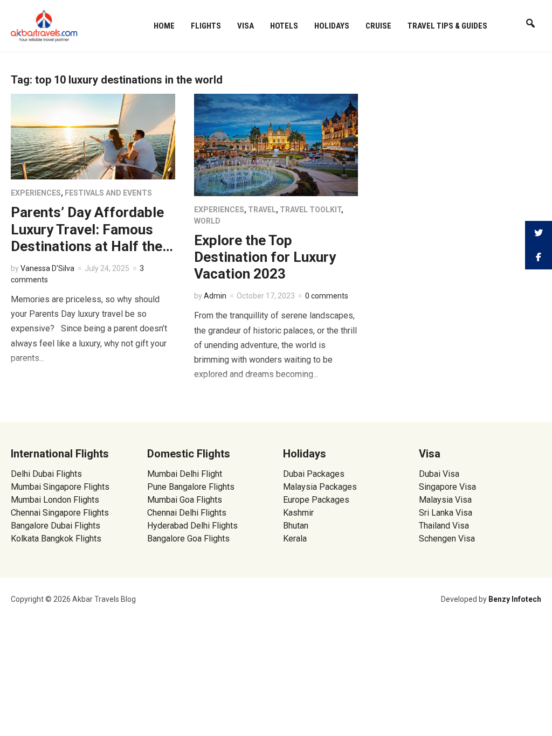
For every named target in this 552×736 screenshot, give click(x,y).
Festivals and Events (108, 193)
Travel (262, 209)
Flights (206, 26)
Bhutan (295, 525)
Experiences (36, 193)
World (207, 221)
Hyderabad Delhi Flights (192, 525)
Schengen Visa (447, 538)
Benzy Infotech (514, 599)
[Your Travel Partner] (44, 25)
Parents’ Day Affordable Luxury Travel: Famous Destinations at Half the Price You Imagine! (87, 237)
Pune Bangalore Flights (190, 487)
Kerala (295, 538)
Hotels (284, 26)
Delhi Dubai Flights (46, 474)
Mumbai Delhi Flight (184, 474)
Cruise (378, 26)
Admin (215, 295)
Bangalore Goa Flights (188, 538)
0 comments (326, 295)
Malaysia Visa (445, 500)
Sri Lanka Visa (446, 513)
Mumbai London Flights (55, 500)
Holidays (331, 26)
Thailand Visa (444, 525)
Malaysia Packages (320, 487)
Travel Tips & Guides (447, 26)
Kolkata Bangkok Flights (56, 538)
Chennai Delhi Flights (186, 513)
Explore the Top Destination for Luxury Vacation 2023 (265, 257)
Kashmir (298, 513)
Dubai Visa (439, 474)
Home (164, 26)
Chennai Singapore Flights (60, 513)
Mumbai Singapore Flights (60, 487)
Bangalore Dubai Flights (55, 525)
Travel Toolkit (310, 209)
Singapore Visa (447, 487)
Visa (245, 26)
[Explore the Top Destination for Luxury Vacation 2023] (276, 144)
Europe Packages (316, 500)
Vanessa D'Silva (47, 268)
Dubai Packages (313, 474)
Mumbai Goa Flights (184, 500)
